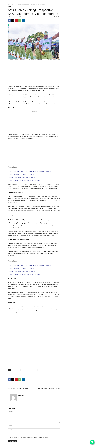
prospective (40, 369)
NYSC (36, 369)
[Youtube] (90, 1)
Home (9, 4)
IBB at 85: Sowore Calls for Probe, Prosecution (22, 177)
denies (22, 369)
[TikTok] (84, 1)
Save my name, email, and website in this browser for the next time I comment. (29, 437)
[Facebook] (78, 1)
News (13, 4)
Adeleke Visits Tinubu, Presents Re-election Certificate (24, 180)
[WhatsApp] (88, 1)
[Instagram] (80, 1)
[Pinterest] (16, 20)
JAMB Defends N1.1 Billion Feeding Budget (18, 388)
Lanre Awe (11, 16)
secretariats (47, 369)
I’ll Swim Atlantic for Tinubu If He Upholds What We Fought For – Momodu (30, 171)
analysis (13, 369)
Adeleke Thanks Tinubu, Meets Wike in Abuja (21, 174)
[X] (86, 1)
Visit (51, 369)
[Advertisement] (34, 74)
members (27, 369)
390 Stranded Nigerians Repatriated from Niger (48, 388)
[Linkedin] (82, 1)
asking (18, 369)
